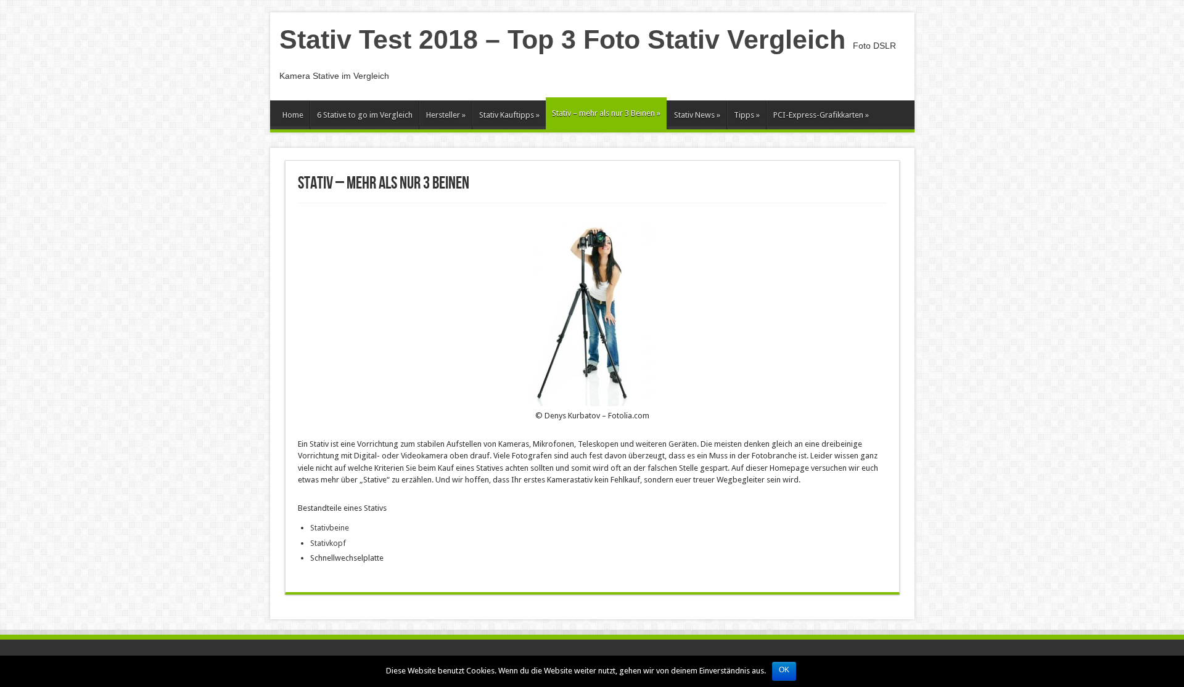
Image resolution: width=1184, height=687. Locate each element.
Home (292, 115)
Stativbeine (329, 527)
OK (784, 669)
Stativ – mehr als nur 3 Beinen (606, 113)
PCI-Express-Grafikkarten (821, 115)
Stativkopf (328, 543)
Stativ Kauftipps (509, 115)
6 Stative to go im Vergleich (365, 115)
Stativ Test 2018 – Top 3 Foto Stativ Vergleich (562, 39)
